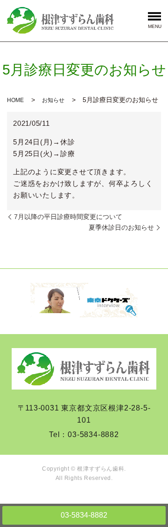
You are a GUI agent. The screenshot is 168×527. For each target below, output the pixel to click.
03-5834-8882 (84, 515)
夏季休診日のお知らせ (121, 227)
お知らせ (53, 100)
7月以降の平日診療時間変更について (68, 216)
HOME (15, 100)
